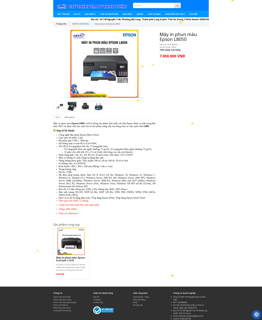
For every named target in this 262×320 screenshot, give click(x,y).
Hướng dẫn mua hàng (62, 310)
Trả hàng (96, 299)
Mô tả (57, 117)
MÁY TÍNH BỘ (63, 14)
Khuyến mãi (138, 305)
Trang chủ (61, 23)
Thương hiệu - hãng (141, 297)
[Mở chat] (256, 314)
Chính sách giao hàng (62, 299)
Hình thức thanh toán (62, 308)
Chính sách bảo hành (62, 297)
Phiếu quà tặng (139, 299)
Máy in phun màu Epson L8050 (107, 24)
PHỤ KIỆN (193, 14)
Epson (174, 44)
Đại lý (135, 302)
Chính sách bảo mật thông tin (65, 302)
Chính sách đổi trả (60, 305)
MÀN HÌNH (127, 14)
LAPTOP (77, 14)
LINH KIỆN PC (90, 14)
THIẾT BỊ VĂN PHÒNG (109, 14)
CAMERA (139, 14)
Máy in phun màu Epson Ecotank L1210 (70, 259)
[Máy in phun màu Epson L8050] (104, 63)
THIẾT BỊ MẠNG (154, 14)
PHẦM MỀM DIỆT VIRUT (175, 14)
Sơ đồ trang (98, 302)
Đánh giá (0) (69, 117)
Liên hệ (96, 297)
